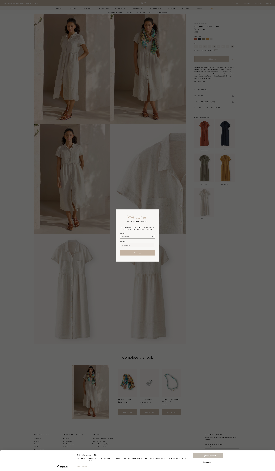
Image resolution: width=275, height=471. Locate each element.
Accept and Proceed (208, 456)
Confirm (137, 253)
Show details (82, 467)
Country (123, 233)
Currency (123, 241)
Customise (207, 462)
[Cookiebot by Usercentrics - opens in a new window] (62, 466)
